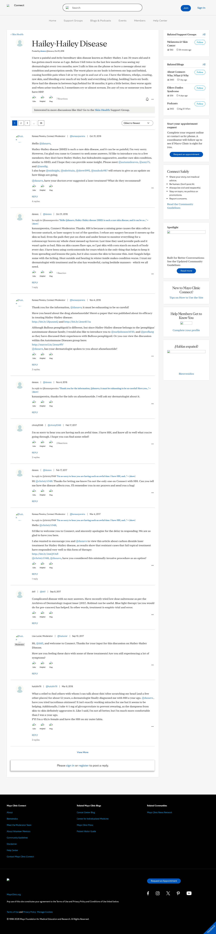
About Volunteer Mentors (18, 831)
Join (185, 7)
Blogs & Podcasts (100, 20)
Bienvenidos (186, 373)
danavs (47, 51)
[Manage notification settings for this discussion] (147, 99)
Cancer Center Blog (86, 812)
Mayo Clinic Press (85, 825)
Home (52, 20)
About (10, 812)
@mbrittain (68, 170)
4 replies (36, 201)
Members (139, 20)
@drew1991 (83, 170)
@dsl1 (43, 591)
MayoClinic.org (14, 894)
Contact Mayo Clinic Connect (20, 856)
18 (41, 123)
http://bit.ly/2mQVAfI (45, 553)
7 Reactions (62, 98)
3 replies (36, 369)
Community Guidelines (17, 837)
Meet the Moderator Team (19, 825)
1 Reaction (61, 273)
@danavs (44, 143)
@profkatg (147, 331)
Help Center (160, 20)
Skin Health (17, 34)
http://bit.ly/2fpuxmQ (45, 321)
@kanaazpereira (77, 136)
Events (123, 20)
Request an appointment (186, 154)
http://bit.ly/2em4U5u (77, 321)
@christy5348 (54, 425)
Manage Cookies (45, 912)
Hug (51, 101)
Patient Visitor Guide (86, 831)
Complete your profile (186, 330)
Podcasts (172, 103)
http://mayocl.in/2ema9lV (48, 344)
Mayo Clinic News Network (159, 812)
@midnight (52, 170)
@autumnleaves (128, 162)
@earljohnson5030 (122, 331)
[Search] (66, 7)
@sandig (42, 166)
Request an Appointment (164, 880)
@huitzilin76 (51, 686)
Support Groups (73, 20)
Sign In (201, 7)
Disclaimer (12, 844)
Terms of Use (13, 912)
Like (34, 101)
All (203, 34)
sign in (70, 765)
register (84, 765)
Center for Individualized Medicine (92, 818)
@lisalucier (62, 636)
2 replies (36, 457)
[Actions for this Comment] (152, 188)
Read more (186, 270)
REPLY (35, 196)
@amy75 (144, 162)
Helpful (42, 101)
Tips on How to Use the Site (186, 297)
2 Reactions (62, 443)
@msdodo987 (99, 170)
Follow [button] (200, 42)
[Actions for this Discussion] (152, 99)
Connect (18, 5)
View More (82, 752)
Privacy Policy (29, 912)
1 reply (35, 287)
